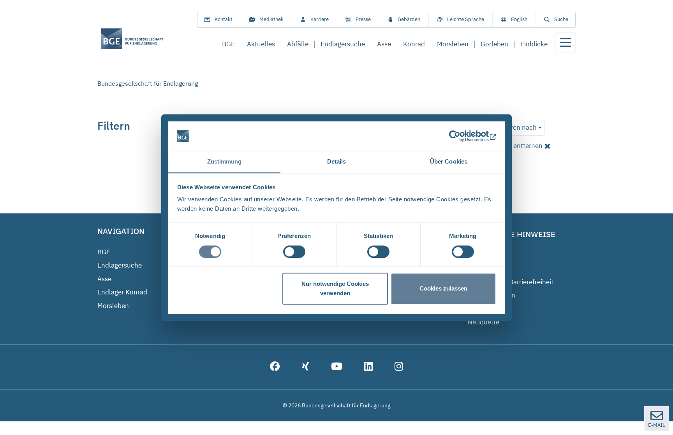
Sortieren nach (515, 127)
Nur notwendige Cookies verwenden (335, 289)
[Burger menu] (565, 42)
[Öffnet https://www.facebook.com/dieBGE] (275, 367)
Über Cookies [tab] (448, 162)
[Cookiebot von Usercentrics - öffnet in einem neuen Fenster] (462, 136)
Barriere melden (491, 295)
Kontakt (224, 19)
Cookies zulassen (443, 288)
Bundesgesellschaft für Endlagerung (147, 83)
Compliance (486, 309)
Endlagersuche (119, 265)
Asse (104, 279)
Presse (363, 19)
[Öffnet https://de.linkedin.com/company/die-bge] (368, 367)
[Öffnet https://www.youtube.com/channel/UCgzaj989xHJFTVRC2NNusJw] (337, 367)
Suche (561, 19)
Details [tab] (336, 162)
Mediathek (271, 19)
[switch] (294, 251)
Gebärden (409, 19)
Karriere (319, 19)
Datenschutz (486, 268)
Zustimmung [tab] (224, 162)
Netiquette (483, 322)
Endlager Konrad (122, 292)
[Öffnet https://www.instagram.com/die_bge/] (398, 367)
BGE (103, 252)
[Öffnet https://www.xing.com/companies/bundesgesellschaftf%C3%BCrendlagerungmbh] (305, 367)
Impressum (485, 255)
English (519, 19)
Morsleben (113, 305)
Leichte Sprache (465, 19)
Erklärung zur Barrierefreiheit (510, 282)
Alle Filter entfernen (513, 145)
